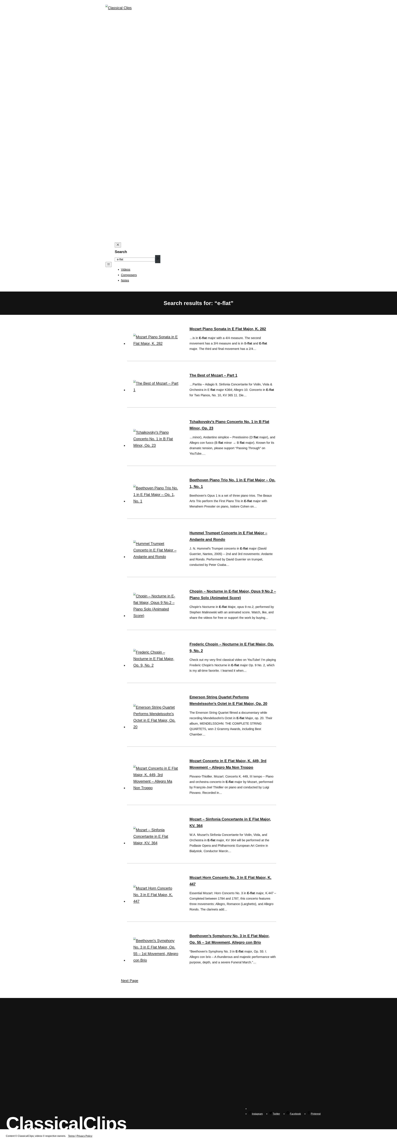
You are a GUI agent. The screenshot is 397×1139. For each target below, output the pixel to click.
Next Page (129, 981)
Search (121, 252)
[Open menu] (108, 264)
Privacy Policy (84, 1136)
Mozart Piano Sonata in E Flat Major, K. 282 (228, 329)
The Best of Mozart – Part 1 (213, 375)
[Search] (157, 259)
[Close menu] (118, 244)
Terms (71, 1136)
